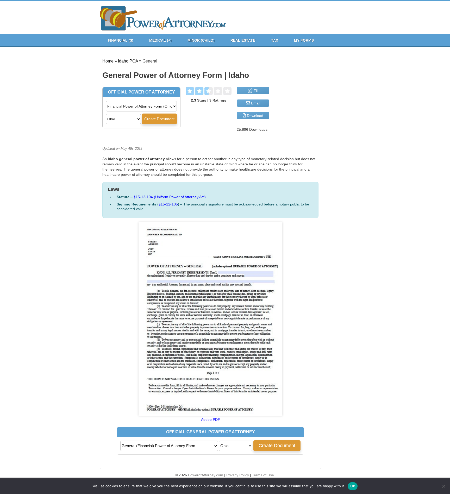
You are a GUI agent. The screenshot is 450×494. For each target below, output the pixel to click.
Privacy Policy (237, 475)
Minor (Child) (201, 40)
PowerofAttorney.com (205, 475)
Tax (274, 40)
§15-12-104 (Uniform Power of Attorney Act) (170, 197)
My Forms (304, 40)
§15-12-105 (168, 204)
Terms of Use (263, 475)
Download (254, 116)
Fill (255, 91)
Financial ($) (120, 40)
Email (255, 103)
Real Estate (242, 40)
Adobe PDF (210, 419)
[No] (443, 486)
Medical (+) (160, 40)
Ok (352, 486)
